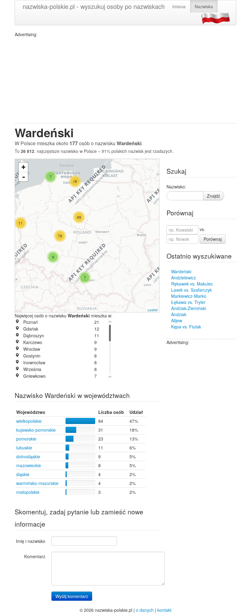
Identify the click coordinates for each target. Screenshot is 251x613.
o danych (145, 610)
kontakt (164, 610)
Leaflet (153, 309)
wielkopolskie (29, 421)
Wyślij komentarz (71, 596)
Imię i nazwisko (30, 541)
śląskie (22, 474)
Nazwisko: (176, 187)
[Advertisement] (125, 80)
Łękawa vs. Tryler (188, 302)
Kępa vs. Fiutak (186, 327)
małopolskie (27, 492)
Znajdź (213, 196)
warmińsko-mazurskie (37, 483)
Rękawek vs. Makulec (192, 284)
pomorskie (26, 439)
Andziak (178, 314)
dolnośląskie (28, 456)
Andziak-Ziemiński (188, 308)
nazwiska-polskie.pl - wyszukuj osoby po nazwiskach (94, 6)
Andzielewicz (183, 277)
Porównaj (213, 239)
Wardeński (181, 271)
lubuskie (24, 448)
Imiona (178, 6)
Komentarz (34, 556)
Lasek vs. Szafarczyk (191, 290)
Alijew (176, 320)
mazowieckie (28, 465)
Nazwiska (204, 6)
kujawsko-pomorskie (36, 430)
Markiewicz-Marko (188, 296)
